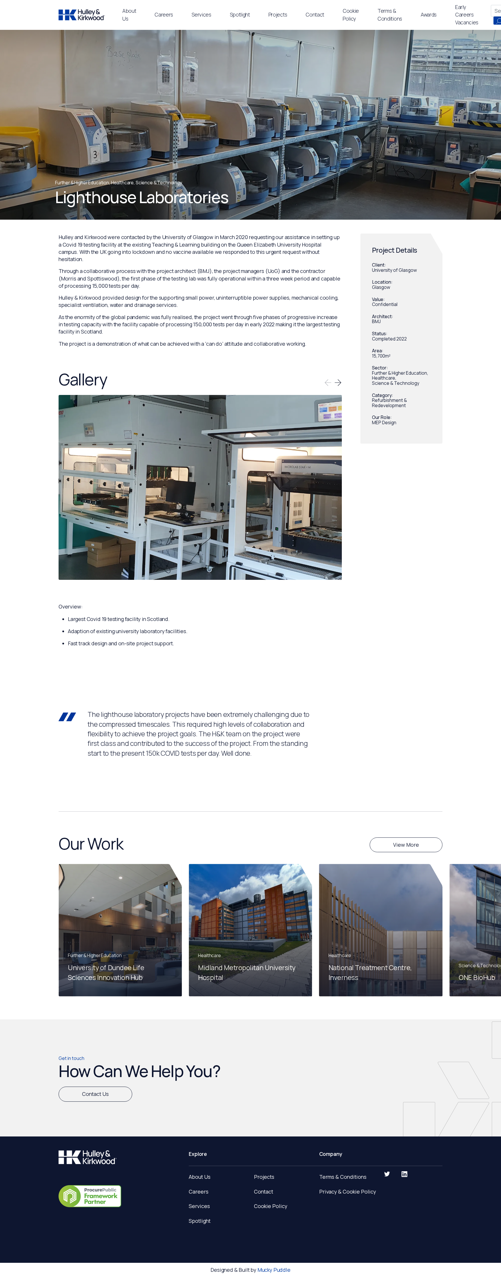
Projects (277, 14)
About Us (199, 1176)
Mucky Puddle (274, 1269)
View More (406, 844)
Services (201, 14)
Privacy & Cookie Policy (347, 1191)
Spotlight (240, 14)
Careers (198, 1191)
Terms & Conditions (342, 1176)
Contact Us (95, 1093)
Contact (263, 1191)
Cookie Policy (270, 1206)
